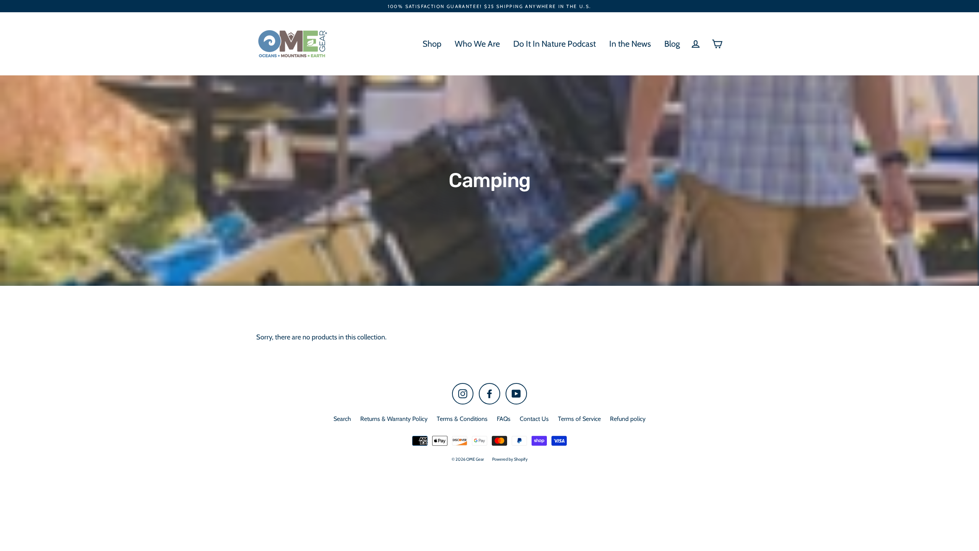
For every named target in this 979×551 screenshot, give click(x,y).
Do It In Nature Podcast (554, 44)
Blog (672, 44)
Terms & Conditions (462, 418)
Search (342, 418)
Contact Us (534, 418)
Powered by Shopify (510, 459)
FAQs (504, 418)
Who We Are (477, 44)
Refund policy (628, 418)
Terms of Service (579, 418)
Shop (432, 44)
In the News (630, 44)
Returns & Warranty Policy (394, 418)
